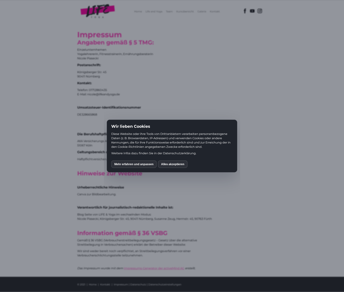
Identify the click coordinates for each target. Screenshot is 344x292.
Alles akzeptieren (172, 164)
